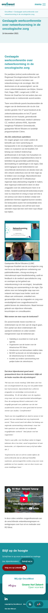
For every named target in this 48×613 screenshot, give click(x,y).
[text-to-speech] (30, 604)
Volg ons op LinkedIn (13, 568)
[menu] (45, 4)
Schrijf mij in (27, 561)
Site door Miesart (10, 609)
